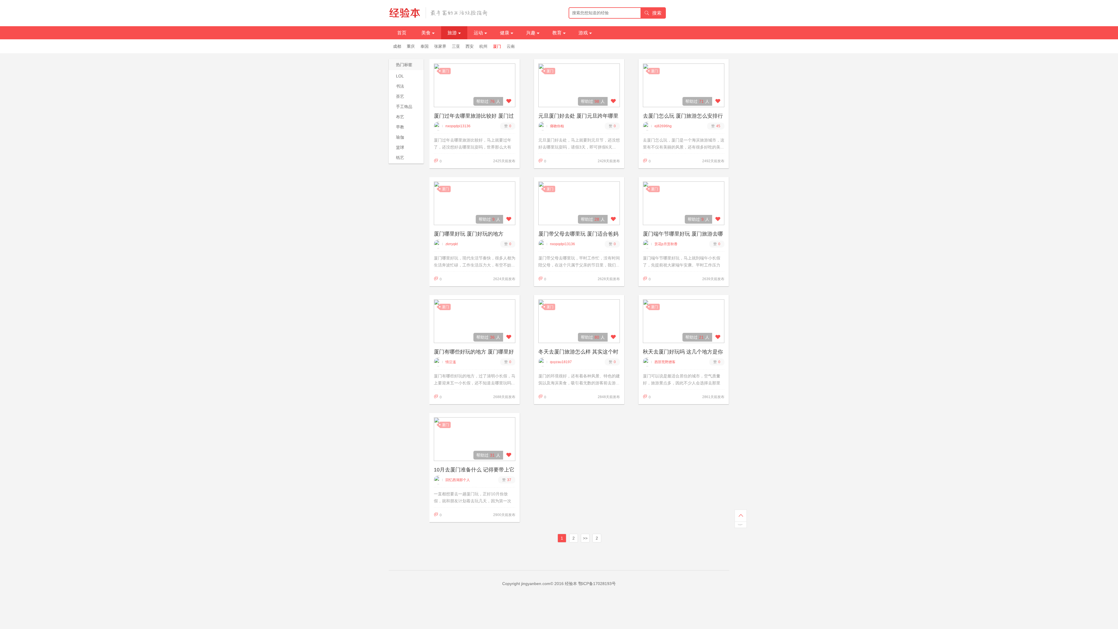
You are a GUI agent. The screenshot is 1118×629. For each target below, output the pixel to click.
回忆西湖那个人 (457, 480)
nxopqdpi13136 (457, 126)
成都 (397, 46)
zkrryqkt (451, 244)
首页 (401, 32)
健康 (504, 32)
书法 (400, 86)
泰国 (424, 46)
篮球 (400, 147)
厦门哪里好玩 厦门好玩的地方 (468, 234)
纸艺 (400, 157)
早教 (400, 127)
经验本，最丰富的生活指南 (438, 12)
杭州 (483, 46)
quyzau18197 (561, 362)
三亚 (456, 46)
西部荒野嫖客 (664, 362)
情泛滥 (450, 362)
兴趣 (530, 32)
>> (585, 538)
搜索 (656, 12)
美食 (426, 32)
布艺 (400, 116)
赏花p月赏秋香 (665, 244)
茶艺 (400, 96)
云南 (511, 46)
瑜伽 (400, 137)
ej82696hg (663, 126)
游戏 (583, 32)
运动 (478, 32)
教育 (557, 32)
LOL (400, 76)
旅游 (452, 32)
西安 (470, 46)
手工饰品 (404, 106)
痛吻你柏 (557, 126)
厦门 (497, 46)
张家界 (440, 46)
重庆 (411, 46)
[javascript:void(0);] (508, 101)
